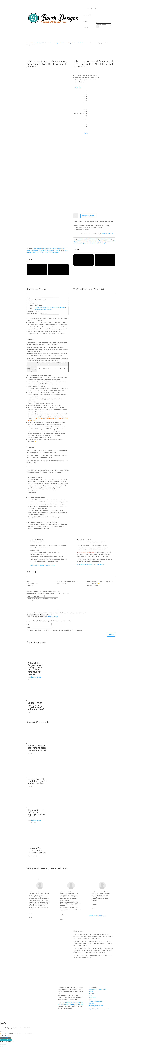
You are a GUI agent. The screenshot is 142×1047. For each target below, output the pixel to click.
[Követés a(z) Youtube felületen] (62, 1013)
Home (28, 43)
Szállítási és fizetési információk (97, 989)
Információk (86, 21)
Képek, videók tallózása (33, 614)
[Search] (97, 26)
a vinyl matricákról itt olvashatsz (42, 418)
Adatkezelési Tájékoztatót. (51, 616)
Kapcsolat (85, 27)
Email (29, 627)
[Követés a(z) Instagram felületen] (69, 1013)
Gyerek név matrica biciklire (77, 43)
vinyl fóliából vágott (54, 252)
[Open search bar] (97, 22)
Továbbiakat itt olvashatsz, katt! (97, 915)
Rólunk (91, 991)
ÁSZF (90, 999)
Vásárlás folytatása (5, 1038)
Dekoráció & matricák (88, 9)
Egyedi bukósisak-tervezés (96, 1005)
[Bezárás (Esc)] (5, 1044)
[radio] (86, 92)
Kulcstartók (86, 15)
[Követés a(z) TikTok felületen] (73, 1013)
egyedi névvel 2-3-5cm (42, 252)
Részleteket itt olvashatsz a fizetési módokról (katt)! (91, 564)
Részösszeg (3, 1030)
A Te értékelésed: (31, 596)
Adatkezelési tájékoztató (95, 1001)
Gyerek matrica (48, 307)
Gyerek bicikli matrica (62, 43)
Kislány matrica (47, 309)
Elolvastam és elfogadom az (43, 616)
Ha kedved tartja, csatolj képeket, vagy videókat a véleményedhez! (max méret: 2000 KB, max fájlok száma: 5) (56, 613)
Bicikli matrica (51, 43)
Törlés (86, 133)
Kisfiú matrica (38, 309)
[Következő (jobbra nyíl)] (2, 1046)
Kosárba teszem (88, 216)
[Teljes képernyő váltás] (2, 1044)
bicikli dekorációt (68, 1004)
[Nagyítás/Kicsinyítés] (0, 1044)
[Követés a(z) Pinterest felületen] (66, 1013)
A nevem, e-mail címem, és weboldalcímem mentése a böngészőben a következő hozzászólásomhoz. (56, 630)
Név (28, 624)
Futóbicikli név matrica (58, 248)
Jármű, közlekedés (42, 43)
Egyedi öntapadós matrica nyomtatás (99, 1009)
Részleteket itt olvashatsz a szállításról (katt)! (42, 565)
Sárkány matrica (39, 307)
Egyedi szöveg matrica (59, 307)
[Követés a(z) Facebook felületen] (59, 1013)
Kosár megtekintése (6, 1040)
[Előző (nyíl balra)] (0, 1046)
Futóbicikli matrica (46, 248)
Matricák (33, 43)
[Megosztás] (4, 1044)
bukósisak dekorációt (70, 1002)
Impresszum (92, 997)
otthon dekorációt (78, 1004)
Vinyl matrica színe (79, 113)
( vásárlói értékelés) (107, 233)
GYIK (90, 995)
